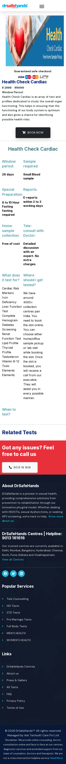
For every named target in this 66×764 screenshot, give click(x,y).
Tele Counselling (18, 599)
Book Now (35, 132)
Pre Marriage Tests (19, 619)
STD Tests (13, 612)
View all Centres (13, 559)
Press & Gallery (17, 680)
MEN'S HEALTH (16, 633)
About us (13, 673)
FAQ (9, 694)
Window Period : (13, 92)
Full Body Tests (17, 626)
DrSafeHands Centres (21, 666)
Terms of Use (15, 708)
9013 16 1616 (22, 467)
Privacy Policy (16, 701)
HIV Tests (13, 606)
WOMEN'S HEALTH (19, 640)
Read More (56, 758)
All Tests (12, 687)
